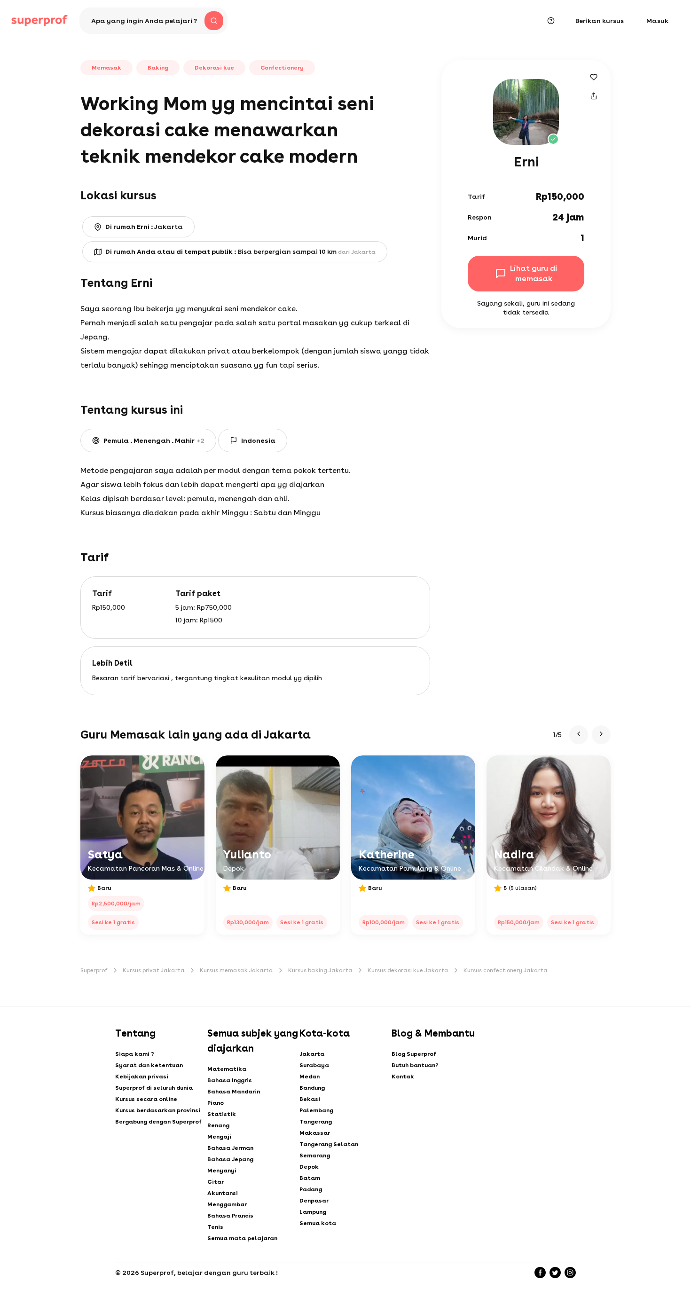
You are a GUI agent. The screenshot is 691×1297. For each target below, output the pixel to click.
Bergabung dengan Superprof (158, 1121)
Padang (310, 1189)
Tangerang (315, 1121)
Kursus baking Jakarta (320, 970)
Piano (215, 1103)
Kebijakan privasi (141, 1076)
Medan (309, 1076)
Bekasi (309, 1099)
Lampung (312, 1212)
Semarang (314, 1155)
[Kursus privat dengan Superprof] (39, 20)
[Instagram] (570, 1272)
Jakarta (311, 1054)
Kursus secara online (146, 1099)
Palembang (316, 1110)
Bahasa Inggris (229, 1080)
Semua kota (317, 1223)
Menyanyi (221, 1170)
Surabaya (314, 1065)
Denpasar (314, 1200)
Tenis (215, 1227)
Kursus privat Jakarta (154, 970)
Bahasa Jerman (230, 1148)
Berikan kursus (599, 20)
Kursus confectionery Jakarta (505, 970)
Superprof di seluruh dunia (154, 1088)
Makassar (314, 1133)
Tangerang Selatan (328, 1144)
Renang (218, 1125)
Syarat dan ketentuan (149, 1065)
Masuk (657, 20)
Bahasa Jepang (230, 1159)
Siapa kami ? (134, 1054)
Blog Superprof (414, 1054)
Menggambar (227, 1204)
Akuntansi (222, 1193)
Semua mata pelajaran (242, 1238)
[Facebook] (540, 1272)
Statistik (221, 1114)
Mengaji (219, 1136)
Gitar (215, 1182)
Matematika (226, 1069)
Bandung (312, 1088)
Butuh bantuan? (415, 1065)
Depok (309, 1166)
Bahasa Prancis (230, 1215)
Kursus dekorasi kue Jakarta (408, 970)
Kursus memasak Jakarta (236, 970)
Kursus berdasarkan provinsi (157, 1110)
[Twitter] (555, 1272)
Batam (309, 1178)
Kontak (403, 1076)
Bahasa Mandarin (233, 1091)
